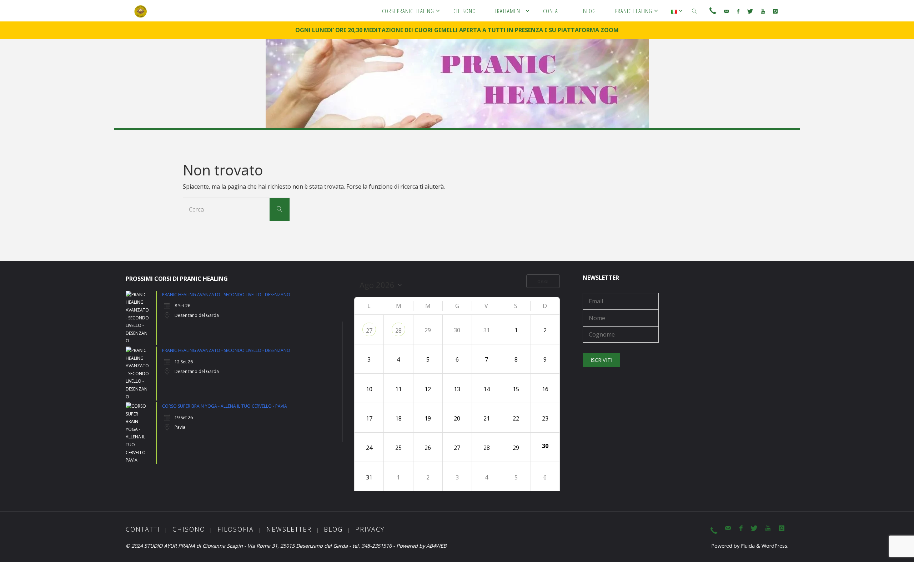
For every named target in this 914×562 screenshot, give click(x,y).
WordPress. (775, 545)
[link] (694, 10)
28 (398, 330)
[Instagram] (775, 11)
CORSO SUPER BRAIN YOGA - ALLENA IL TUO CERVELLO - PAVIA (224, 406)
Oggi (543, 281)
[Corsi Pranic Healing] (140, 11)
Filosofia (235, 529)
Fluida (747, 545)
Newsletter (289, 529)
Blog (333, 529)
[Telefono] (712, 11)
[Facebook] (738, 11)
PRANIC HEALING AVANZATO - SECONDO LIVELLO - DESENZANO (226, 295)
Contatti (143, 529)
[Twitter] (750, 11)
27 (369, 330)
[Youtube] (763, 11)
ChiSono (188, 529)
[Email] (726, 11)
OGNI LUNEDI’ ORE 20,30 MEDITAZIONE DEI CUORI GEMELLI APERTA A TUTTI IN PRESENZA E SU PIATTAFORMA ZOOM (457, 30)
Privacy (370, 529)
